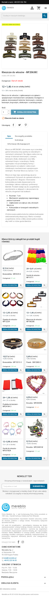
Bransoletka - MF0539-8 (12, 274)
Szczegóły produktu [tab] (23, 136)
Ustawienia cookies (9, 589)
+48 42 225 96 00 (10, 560)
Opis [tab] (9, 136)
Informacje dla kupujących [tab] (18, 144)
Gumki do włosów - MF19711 (33, 276)
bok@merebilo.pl (10, 558)
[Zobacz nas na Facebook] (18, 542)
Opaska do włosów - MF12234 (10, 321)
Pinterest (25, 125)
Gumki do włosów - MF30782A (10, 450)
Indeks (4, 76)
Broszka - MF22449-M (34, 447)
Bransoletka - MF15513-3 (12, 362)
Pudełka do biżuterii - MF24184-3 (10, 405)
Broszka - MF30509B (34, 403)
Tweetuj (19, 125)
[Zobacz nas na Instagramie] (22, 542)
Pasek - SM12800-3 (33, 362)
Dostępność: (6, 81)
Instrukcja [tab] (19, 140)
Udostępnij (13, 125)
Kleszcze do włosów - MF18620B (34, 321)
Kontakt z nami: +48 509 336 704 (14, 2)
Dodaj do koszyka (24, 112)
